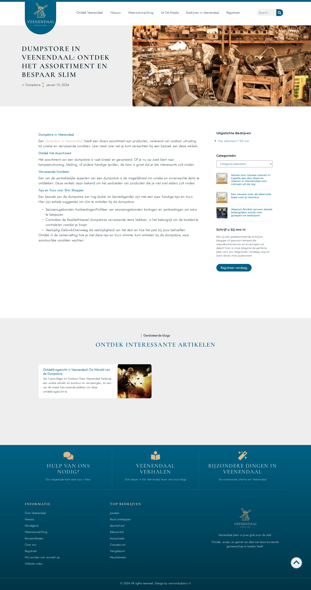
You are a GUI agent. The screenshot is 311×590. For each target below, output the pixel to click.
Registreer (233, 12)
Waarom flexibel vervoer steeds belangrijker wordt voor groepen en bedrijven (251, 212)
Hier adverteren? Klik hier (233, 141)
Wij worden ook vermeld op (42, 557)
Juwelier (115, 513)
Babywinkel (116, 532)
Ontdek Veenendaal (89, 12)
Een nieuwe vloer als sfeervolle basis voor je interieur (251, 196)
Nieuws (116, 12)
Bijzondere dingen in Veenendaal (242, 468)
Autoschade (117, 538)
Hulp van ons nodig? (68, 468)
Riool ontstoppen (120, 519)
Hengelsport (117, 551)
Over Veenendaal (35, 513)
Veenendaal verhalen (155, 468)
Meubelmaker (118, 557)
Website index (33, 564)
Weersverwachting (140, 12)
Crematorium (118, 545)
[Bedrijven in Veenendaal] (155, 455)
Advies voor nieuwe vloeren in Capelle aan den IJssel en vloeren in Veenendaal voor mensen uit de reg (251, 179)
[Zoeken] (279, 12)
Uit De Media (170, 12)
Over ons (30, 545)
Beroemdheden (34, 538)
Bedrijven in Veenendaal (202, 12)
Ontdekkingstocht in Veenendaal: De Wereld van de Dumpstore (76, 371)
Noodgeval (31, 526)
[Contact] (68, 455)
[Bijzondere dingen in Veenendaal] (242, 455)
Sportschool (117, 526)
